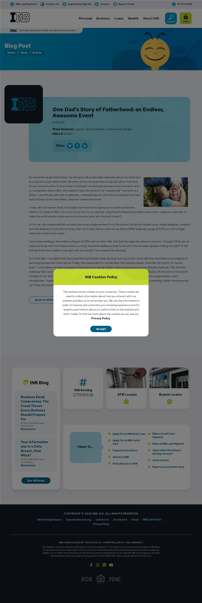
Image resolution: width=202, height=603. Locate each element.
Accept (101, 329)
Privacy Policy (100, 318)
